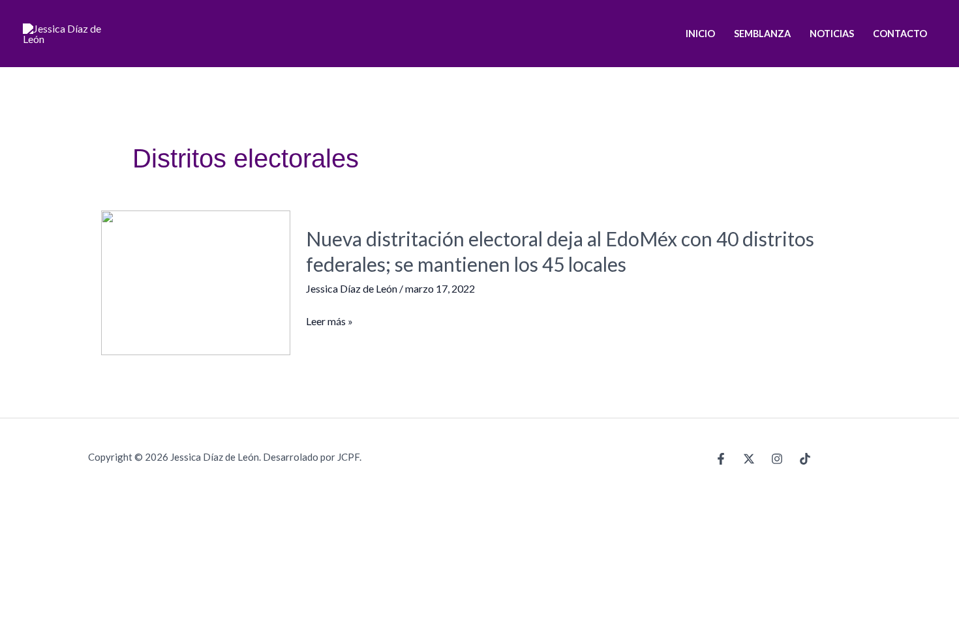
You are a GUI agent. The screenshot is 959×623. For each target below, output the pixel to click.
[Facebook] (721, 459)
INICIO (700, 33)
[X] (749, 459)
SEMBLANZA (762, 33)
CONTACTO (900, 33)
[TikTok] (805, 459)
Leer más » (329, 321)
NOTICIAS (832, 33)
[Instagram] (777, 459)
